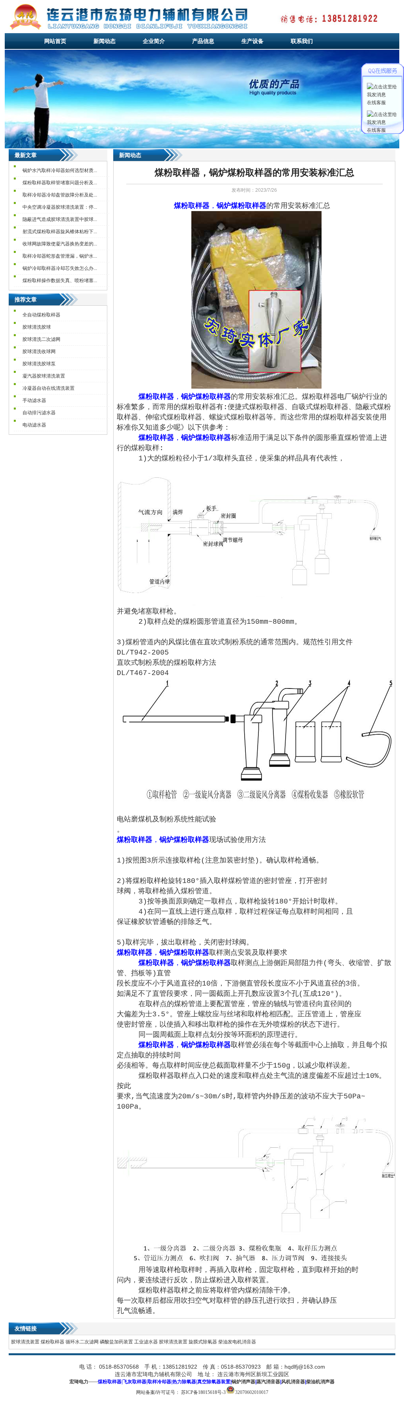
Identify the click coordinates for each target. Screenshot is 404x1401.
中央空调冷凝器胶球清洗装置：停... (59, 207)
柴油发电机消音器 (237, 1342)
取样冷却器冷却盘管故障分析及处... (59, 195)
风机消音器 (293, 1381)
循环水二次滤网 (82, 1342)
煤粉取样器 (52, 1342)
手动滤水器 (34, 400)
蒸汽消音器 (268, 1381)
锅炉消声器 (243, 1381)
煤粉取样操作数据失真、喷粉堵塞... (59, 280)
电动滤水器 (34, 425)
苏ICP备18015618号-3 (203, 1392)
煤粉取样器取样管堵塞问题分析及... (59, 182)
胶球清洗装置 (25, 1342)
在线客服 (376, 102)
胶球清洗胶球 (36, 327)
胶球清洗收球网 (39, 351)
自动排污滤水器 (39, 412)
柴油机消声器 (320, 1381)
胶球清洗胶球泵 (39, 364)
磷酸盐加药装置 (116, 1342)
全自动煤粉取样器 (41, 315)
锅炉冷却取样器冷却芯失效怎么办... (59, 268)
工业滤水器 (146, 1342)
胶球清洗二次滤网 (41, 339)
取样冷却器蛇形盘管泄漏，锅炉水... (59, 256)
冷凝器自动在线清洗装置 (48, 388)
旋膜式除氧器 (203, 1342)
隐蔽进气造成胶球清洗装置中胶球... (59, 219)
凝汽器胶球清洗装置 (43, 376)
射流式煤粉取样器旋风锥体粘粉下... (59, 231)
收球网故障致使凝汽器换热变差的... (59, 244)
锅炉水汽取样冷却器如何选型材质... (59, 170)
